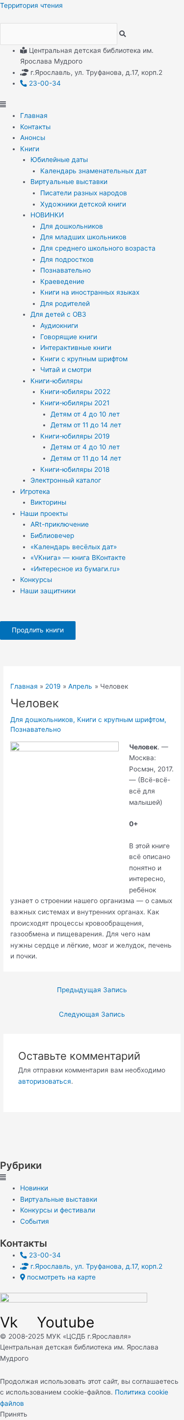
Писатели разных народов (83, 193)
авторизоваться (44, 1081)
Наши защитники (48, 591)
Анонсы (32, 137)
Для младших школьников (83, 237)
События (34, 1221)
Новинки (34, 1188)
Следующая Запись (92, 1014)
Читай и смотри (65, 369)
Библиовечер (52, 535)
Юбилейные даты (59, 159)
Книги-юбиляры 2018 (74, 469)
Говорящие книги (68, 337)
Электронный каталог (65, 480)
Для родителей (65, 303)
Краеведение (62, 281)
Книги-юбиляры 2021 (74, 403)
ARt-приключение (59, 524)
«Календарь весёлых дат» (73, 547)
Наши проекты (44, 513)
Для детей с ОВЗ (58, 314)
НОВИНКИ (47, 215)
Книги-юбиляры (56, 381)
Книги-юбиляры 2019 (75, 436)
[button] (92, 104)
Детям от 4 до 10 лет (85, 414)
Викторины (48, 502)
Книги (29, 149)
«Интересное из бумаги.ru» (75, 569)
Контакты (35, 127)
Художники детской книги (83, 204)
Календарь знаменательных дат (93, 171)
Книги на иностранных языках (89, 292)
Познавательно (65, 270)
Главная (34, 115)
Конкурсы (36, 579)
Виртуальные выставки (68, 182)
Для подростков (67, 259)
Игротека (35, 491)
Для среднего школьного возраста (98, 248)
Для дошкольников (71, 226)
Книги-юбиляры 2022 (75, 392)
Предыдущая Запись (92, 990)
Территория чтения (31, 5)
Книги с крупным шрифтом (84, 359)
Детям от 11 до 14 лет (86, 425)
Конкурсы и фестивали (57, 1210)
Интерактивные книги (75, 347)
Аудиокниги (59, 325)
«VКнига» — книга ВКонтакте (78, 557)
